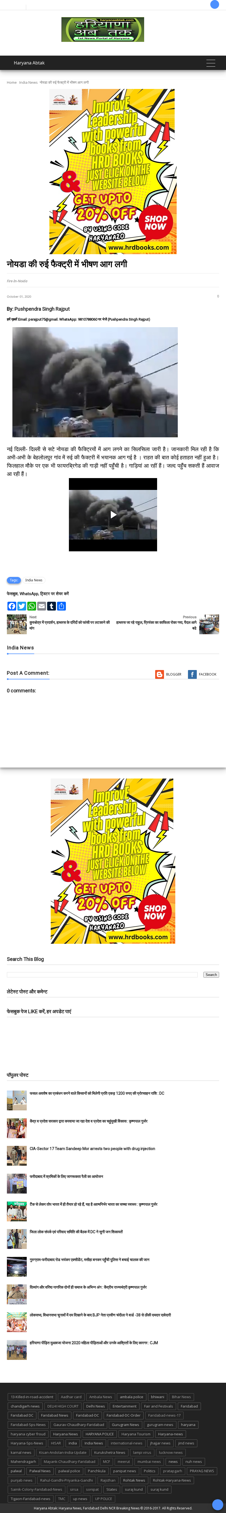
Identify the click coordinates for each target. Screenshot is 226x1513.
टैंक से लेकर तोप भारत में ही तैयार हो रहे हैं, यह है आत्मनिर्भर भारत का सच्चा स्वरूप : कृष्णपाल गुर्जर (93, 1204)
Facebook (207, 674)
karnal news (21, 1452)
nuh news (193, 1461)
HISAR (56, 1443)
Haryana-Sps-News (27, 1443)
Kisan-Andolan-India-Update (63, 1452)
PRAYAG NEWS (202, 1470)
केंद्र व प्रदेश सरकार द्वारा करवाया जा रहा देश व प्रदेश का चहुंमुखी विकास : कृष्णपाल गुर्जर (88, 1121)
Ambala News (100, 1396)
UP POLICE (103, 1498)
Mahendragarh (23, 1461)
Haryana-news (170, 1433)
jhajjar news (160, 1443)
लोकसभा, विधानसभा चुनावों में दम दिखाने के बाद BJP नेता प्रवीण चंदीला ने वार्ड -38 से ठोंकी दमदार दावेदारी (100, 1315)
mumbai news (149, 1461)
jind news (186, 1443)
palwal (16, 1470)
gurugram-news (160, 1424)
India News (28, 82)
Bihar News (181, 1396)
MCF (106, 1461)
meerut (124, 1461)
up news (80, 1498)
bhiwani (157, 1396)
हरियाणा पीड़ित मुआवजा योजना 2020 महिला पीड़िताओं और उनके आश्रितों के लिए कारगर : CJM (94, 1343)
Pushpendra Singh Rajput (42, 309)
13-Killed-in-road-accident (32, 1396)
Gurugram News (125, 1424)
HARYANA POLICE (100, 1433)
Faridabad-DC (87, 1415)
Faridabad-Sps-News (28, 1424)
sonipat (92, 1489)
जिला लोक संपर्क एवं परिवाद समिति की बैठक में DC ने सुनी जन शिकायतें (76, 1232)
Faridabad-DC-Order (124, 1415)
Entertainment (124, 1406)
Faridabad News (54, 1415)
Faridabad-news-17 (164, 1415)
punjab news (22, 1480)
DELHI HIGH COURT (63, 1406)
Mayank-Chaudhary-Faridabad (69, 1461)
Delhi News (95, 1406)
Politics (149, 1470)
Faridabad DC (22, 1415)
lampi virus (142, 1452)
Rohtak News (134, 1480)
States (111, 1489)
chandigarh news (25, 1406)
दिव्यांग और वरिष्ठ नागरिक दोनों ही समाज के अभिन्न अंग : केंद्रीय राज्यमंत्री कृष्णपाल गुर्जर (88, 1287)
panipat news (124, 1470)
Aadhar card (71, 1396)
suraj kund (134, 1489)
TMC (61, 1498)
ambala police (131, 1396)
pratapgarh (172, 1470)
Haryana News (65, 1433)
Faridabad (189, 1406)
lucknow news (171, 1452)
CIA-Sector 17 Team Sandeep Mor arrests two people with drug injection (92, 1148)
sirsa (74, 1489)
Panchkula (97, 1470)
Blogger (173, 674)
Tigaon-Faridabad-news (30, 1498)
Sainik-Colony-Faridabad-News (36, 1489)
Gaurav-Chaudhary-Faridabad (78, 1424)
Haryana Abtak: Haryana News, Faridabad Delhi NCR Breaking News (86, 1508)
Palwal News (40, 1470)
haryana (188, 1424)
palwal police (69, 1470)
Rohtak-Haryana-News (172, 1480)
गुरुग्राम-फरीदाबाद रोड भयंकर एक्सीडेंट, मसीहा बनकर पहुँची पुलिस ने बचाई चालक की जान (89, 1259)
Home (12, 82)
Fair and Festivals (158, 1406)
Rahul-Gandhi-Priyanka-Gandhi (66, 1480)
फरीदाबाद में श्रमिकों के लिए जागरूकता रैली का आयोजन (66, 1176)
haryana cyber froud (28, 1433)
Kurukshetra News (109, 1452)
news (173, 1461)
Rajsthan (108, 1480)
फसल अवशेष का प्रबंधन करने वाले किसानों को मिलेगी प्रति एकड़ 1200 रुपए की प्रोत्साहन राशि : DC (97, 1093)
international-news (126, 1443)
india (73, 1443)
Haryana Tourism (136, 1433)
